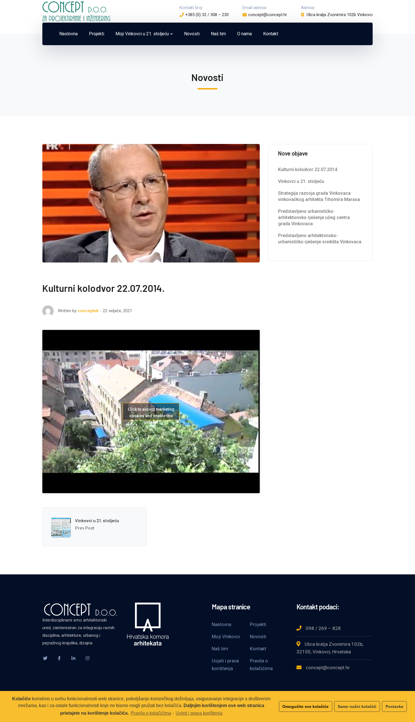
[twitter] (45, 658)
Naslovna (221, 624)
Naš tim (220, 648)
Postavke (394, 706)
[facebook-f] (59, 658)
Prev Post (84, 528)
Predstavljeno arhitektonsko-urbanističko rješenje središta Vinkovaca (319, 238)
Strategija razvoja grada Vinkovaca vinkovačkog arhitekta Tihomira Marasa (319, 196)
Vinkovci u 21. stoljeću (97, 520)
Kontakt (258, 648)
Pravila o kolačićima (151, 713)
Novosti (258, 636)
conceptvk (88, 310)
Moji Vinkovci (226, 636)
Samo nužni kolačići (357, 706)
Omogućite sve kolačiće (305, 706)
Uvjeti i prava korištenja (199, 713)
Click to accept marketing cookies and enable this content (151, 413)
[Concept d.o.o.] (76, 11)
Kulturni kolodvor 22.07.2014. (308, 169)
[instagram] (87, 658)
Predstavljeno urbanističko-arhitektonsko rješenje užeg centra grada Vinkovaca (314, 217)
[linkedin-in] (73, 658)
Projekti (258, 624)
